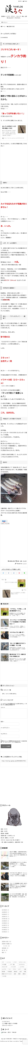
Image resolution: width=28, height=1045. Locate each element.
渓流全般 (5, 948)
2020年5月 (5, 912)
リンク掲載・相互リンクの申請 (9, 1023)
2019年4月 (5, 931)
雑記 (4, 952)
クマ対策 (4, 964)
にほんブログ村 (5, 523)
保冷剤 (3, 971)
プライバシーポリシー (7, 1025)
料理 (25, 971)
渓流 (15, 973)
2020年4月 (5, 914)
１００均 (4, 976)
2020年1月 (5, 916)
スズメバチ (4, 966)
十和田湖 (9, 971)
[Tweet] (3, 573)
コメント (3, 707)
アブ (3, 962)
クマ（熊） (12, 964)
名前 (2, 721)
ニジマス (22, 966)
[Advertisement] (14, 163)
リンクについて (6, 1021)
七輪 (25, 969)
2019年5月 (5, 929)
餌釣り (24, 973)
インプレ (6, 945)
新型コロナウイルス (7, 973)
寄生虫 (15, 971)
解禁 (19, 973)
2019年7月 (5, 925)
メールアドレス (5, 727)
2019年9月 (5, 921)
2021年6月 (5, 910)
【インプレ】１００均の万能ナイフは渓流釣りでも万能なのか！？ (18, 622)
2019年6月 (5, 927)
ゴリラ (25, 563)
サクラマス (21, 964)
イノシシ (9, 962)
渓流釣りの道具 (7, 943)
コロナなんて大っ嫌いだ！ (17, 632)
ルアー (20, 969)
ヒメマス (4, 969)
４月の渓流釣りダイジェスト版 (17, 862)
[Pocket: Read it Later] (19, 573)
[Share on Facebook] (8, 573)
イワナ (15, 962)
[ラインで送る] (24, 573)
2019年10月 (5, 918)
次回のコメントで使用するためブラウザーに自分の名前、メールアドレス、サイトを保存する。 (14, 742)
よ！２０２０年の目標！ (16, 894)
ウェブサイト (4, 733)
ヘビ (9, 969)
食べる (4, 950)
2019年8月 (5, 923)
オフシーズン (22, 962)
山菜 (20, 971)
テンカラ (13, 966)
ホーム (3, 26)
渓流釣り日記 (11, 26)
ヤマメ (14, 969)
